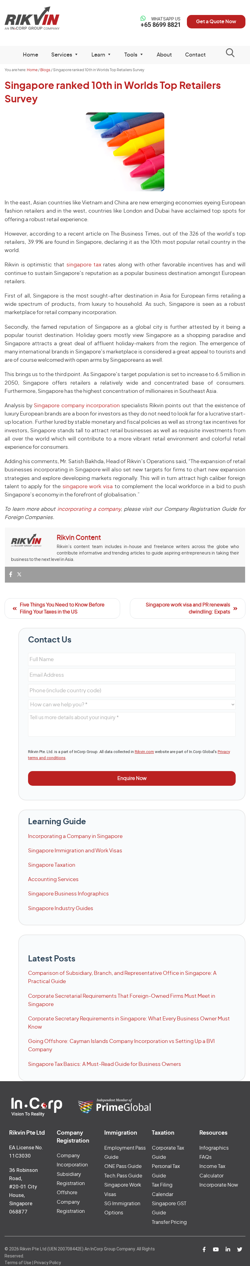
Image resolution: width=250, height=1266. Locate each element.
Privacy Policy (47, 1262)
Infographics (214, 1148)
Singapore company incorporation (77, 405)
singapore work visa (87, 486)
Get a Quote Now (216, 21)
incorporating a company (87, 509)
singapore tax (83, 264)
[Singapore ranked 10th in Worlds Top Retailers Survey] (125, 151)
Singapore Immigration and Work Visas (75, 850)
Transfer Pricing (169, 1222)
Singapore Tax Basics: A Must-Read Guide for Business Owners (104, 1064)
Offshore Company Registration (71, 1202)
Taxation (163, 1133)
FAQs (205, 1157)
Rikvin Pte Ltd (32, 18)
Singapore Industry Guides (60, 908)
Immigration (120, 1133)
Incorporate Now (218, 1185)
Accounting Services (53, 879)
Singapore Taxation (51, 865)
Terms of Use (18, 1262)
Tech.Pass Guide (123, 1175)
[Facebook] (10, 575)
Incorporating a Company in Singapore (75, 836)
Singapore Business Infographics (68, 893)
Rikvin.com (144, 751)
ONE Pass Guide (123, 1166)
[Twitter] (19, 575)
